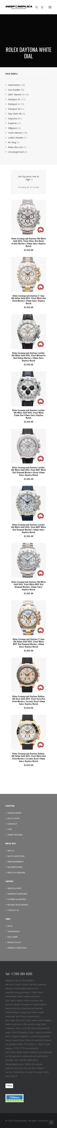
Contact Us (13, 910)
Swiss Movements (15, 861)
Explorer (12, 123)
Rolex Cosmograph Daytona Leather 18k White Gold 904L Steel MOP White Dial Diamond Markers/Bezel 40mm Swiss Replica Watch (28, 471)
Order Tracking (15, 835)
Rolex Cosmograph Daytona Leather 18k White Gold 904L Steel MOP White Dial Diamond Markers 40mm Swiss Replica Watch (28, 528)
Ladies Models (15, 137)
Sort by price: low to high (28, 178)
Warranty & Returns (17, 894)
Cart (9, 829)
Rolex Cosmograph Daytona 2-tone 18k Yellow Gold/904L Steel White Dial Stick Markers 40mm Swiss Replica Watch (28, 299)
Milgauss (12, 127)
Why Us (10, 850)
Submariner (14, 84)
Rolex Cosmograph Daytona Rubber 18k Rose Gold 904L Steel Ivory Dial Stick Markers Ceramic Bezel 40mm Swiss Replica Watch (28, 700)
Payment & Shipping (16, 899)
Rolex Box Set (15, 147)
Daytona (12, 118)
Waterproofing (15, 867)
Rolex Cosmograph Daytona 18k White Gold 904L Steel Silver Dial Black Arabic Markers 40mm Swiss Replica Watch (28, 242)
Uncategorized (16, 151)
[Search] (35, 7)
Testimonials (13, 931)
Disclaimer (12, 937)
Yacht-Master (15, 132)
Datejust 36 (14, 108)
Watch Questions (15, 856)
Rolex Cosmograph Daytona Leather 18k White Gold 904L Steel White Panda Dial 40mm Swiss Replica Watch (28, 413)
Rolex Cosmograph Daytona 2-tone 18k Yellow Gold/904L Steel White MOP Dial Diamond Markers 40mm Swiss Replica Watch (28, 642)
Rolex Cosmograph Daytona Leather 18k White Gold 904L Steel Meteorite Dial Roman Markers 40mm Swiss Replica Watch (29, 356)
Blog (9, 926)
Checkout (12, 824)
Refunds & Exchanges (17, 904)
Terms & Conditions (16, 948)
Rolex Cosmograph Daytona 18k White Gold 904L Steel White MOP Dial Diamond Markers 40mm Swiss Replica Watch (28, 585)
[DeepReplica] (18, 7)
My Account (13, 818)
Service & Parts (14, 888)
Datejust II (13, 103)
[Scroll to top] (51, 1121)
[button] (50, 7)
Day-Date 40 (15, 113)
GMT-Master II (16, 94)
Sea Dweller (14, 89)
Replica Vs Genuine (16, 872)
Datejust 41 (14, 99)
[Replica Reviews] (14, 1098)
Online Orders (14, 813)
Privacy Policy (14, 942)
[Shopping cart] (40, 7)
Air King (12, 142)
